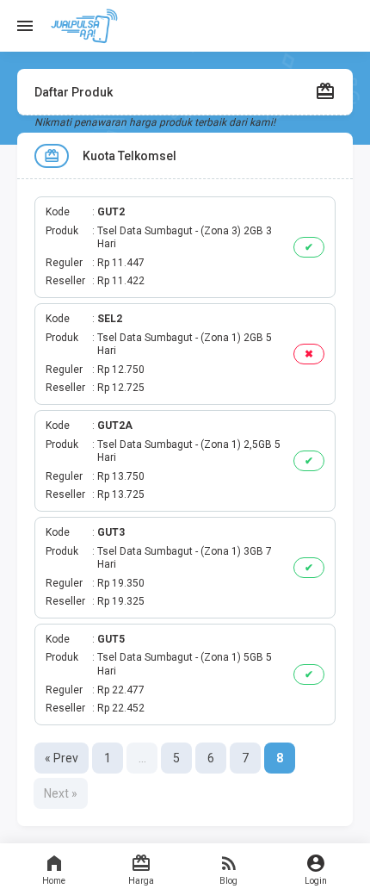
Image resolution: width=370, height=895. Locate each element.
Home (53, 881)
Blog (228, 881)
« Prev (61, 758)
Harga (141, 881)
